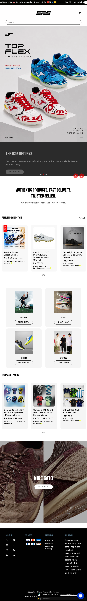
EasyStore (56, 592)
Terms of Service (30, 596)
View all (82, 218)
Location (49, 544)
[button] (6, 13)
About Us (49, 540)
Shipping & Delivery (49, 548)
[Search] (77, 22)
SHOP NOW (14, 167)
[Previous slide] (75, 175)
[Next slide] (81, 175)
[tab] (40, 174)
